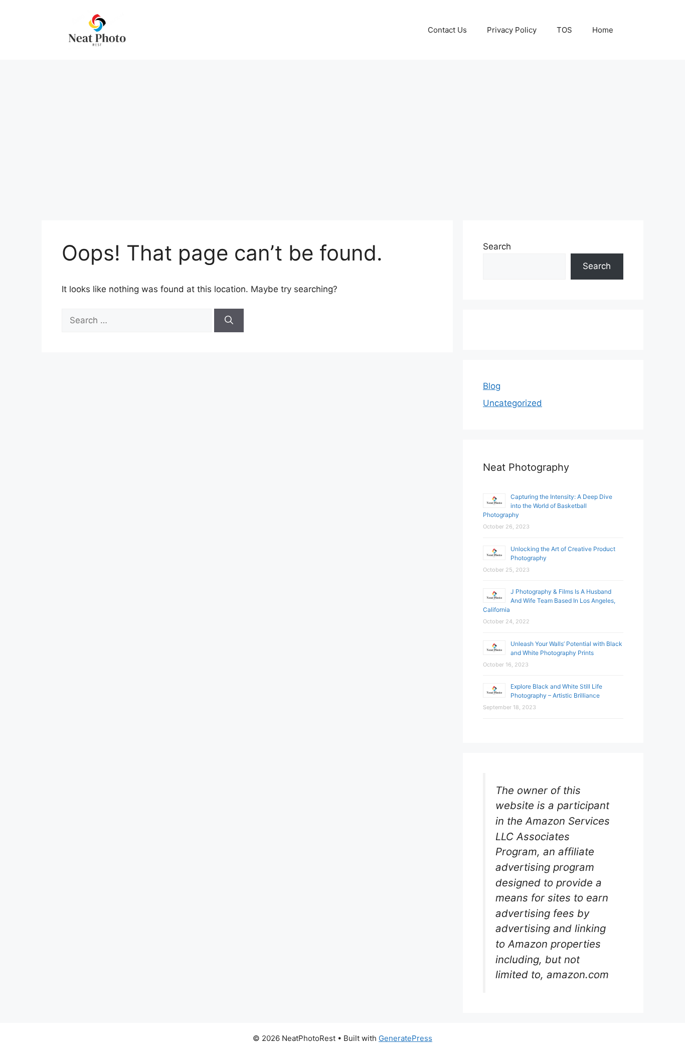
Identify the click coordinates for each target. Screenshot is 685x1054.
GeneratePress (405, 1038)
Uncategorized (512, 403)
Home (602, 30)
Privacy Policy (512, 30)
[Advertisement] (342, 135)
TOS (564, 30)
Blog (491, 386)
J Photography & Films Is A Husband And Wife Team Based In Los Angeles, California (549, 600)
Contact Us (447, 30)
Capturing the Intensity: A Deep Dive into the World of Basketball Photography (547, 505)
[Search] (229, 321)
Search (497, 246)
